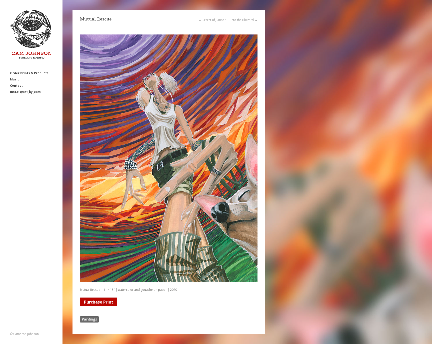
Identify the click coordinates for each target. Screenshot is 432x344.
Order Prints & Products (29, 73)
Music (14, 79)
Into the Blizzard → (244, 19)
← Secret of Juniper (212, 19)
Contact (16, 85)
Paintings (89, 319)
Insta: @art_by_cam (25, 92)
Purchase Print (98, 302)
